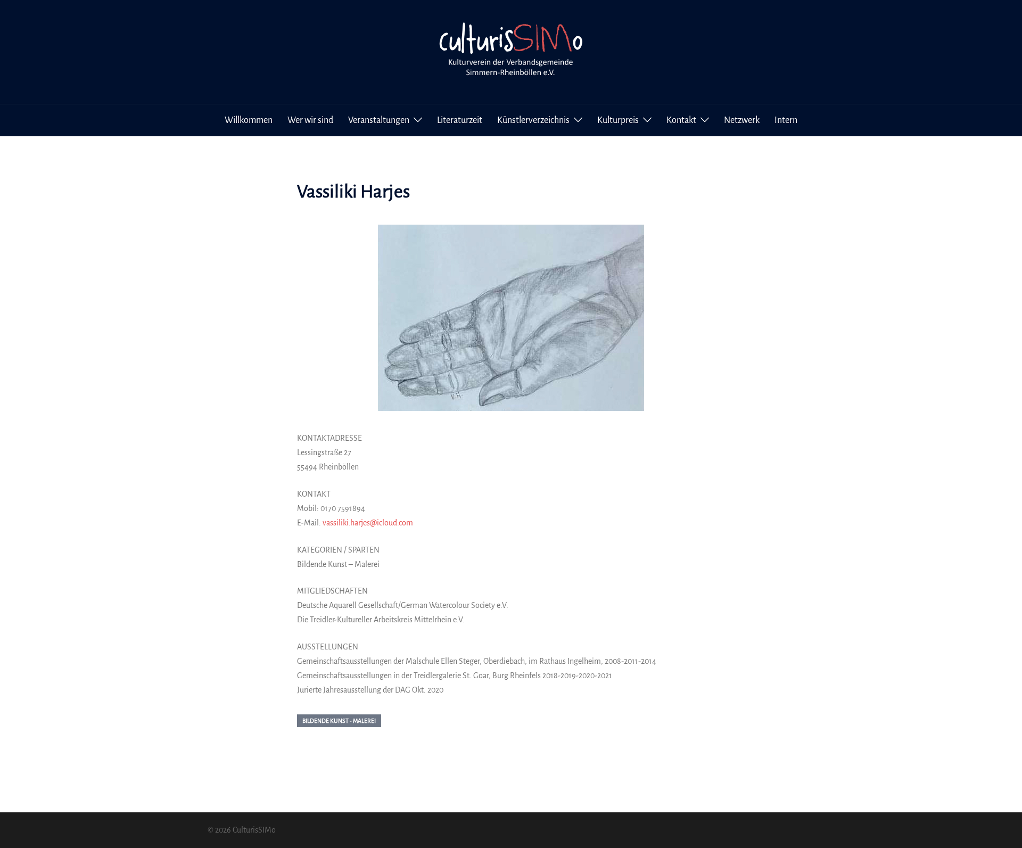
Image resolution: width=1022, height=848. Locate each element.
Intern (785, 120)
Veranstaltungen (378, 120)
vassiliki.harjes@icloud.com (368, 522)
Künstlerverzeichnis (533, 120)
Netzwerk (742, 120)
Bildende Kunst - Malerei (339, 721)
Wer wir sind (310, 120)
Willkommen (249, 120)
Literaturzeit (459, 120)
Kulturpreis (618, 120)
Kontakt (681, 120)
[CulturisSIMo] (511, 51)
